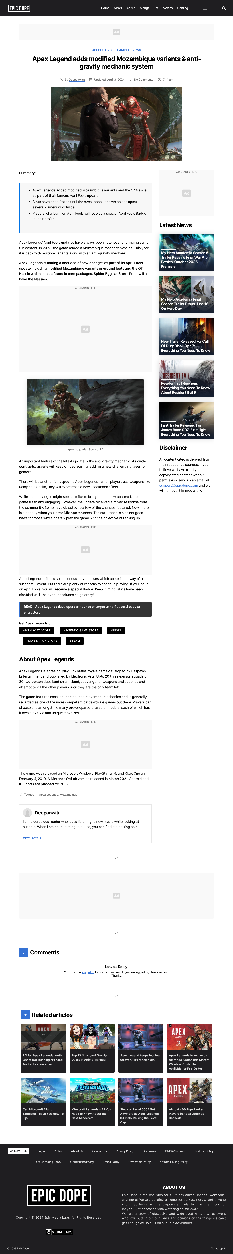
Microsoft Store (37, 630)
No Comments (143, 79)
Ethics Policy (111, 1162)
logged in (88, 972)
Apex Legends (102, 50)
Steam (75, 640)
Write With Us (18, 1151)
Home (105, 8)
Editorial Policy (204, 1151)
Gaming (182, 8)
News (118, 8)
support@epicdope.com (178, 485)
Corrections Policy (82, 1162)
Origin (116, 630)
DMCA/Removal (175, 1151)
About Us (77, 1151)
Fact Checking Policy (48, 1162)
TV (156, 8)
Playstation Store (41, 640)
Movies (168, 8)
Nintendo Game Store (81, 630)
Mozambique (68, 794)
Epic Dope (23, 1248)
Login (41, 1151)
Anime (131, 8)
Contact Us (99, 1151)
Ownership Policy (139, 1162)
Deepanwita (77, 79)
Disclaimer (149, 1151)
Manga (145, 8)
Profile (58, 1151)
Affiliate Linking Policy (173, 1162)
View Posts (32, 838)
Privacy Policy (125, 1151)
